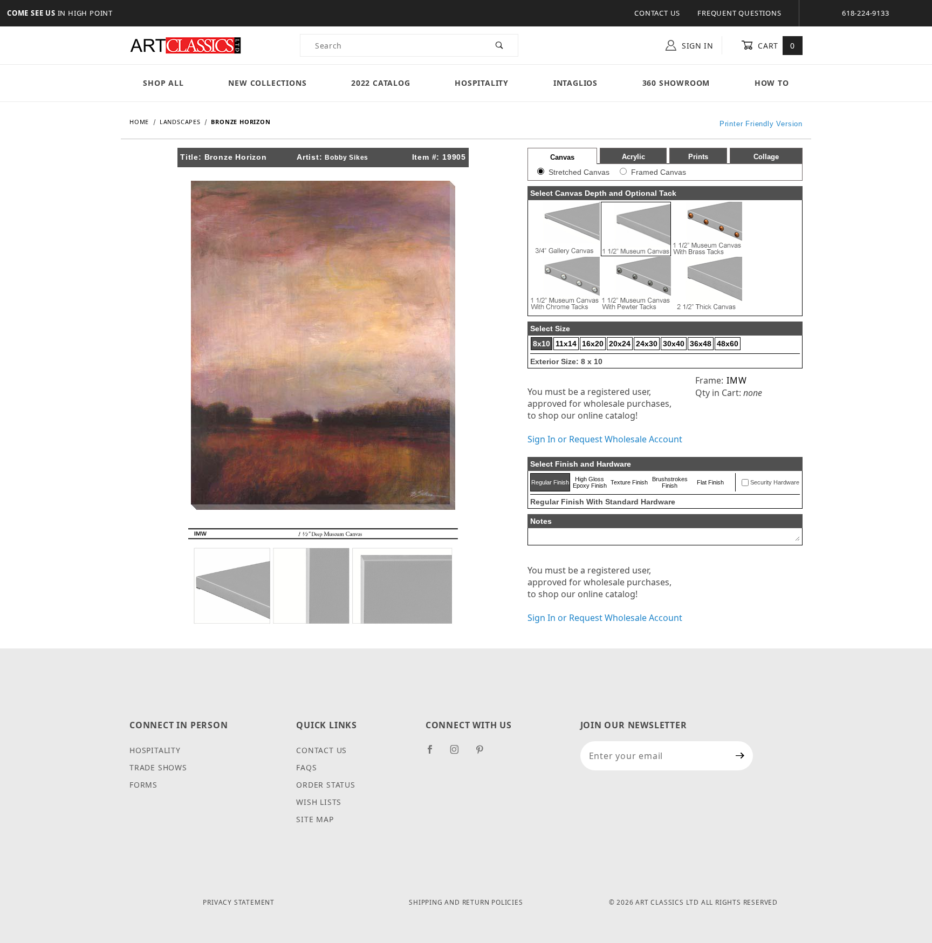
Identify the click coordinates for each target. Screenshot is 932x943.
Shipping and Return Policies (466, 902)
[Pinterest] (484, 753)
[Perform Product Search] (499, 45)
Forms (143, 785)
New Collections (267, 83)
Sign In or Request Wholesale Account (604, 439)
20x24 (620, 343)
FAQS (306, 767)
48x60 (727, 343)
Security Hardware (774, 482)
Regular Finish (550, 482)
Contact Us (657, 13)
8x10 (541, 343)
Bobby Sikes (346, 157)
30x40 (673, 343)
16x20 (593, 343)
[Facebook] (434, 753)
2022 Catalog (380, 83)
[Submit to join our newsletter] (740, 755)
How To (772, 83)
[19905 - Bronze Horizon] (323, 344)
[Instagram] (459, 753)
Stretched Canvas (579, 172)
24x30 (646, 343)
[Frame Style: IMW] (323, 575)
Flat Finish (710, 482)
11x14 (566, 343)
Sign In (696, 45)
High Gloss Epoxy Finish (590, 482)
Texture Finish (629, 482)
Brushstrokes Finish (670, 482)
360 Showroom (676, 83)
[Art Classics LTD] (185, 44)
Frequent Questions (739, 13)
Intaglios (575, 83)
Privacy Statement (239, 902)
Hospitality (482, 83)
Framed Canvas (658, 172)
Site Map (314, 819)
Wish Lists (318, 802)
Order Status (325, 785)
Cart (775, 45)
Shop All (163, 83)
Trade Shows (158, 767)
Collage (766, 157)
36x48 (700, 343)
